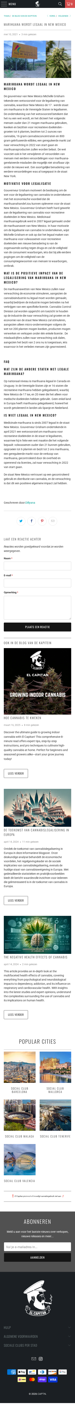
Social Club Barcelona (19, 1073)
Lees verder (16, 773)
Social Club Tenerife (55, 1119)
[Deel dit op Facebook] (31, 521)
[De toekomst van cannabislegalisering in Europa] (37, 808)
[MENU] (2, 4)
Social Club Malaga (19, 1119)
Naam (8, 558)
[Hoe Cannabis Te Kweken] (37, 681)
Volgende (63, 16)
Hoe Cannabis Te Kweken (22, 718)
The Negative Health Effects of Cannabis (36, 957)
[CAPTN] (37, 4)
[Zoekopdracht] (60, 4)
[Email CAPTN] (34, 1359)
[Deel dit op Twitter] (21, 521)
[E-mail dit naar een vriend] (52, 521)
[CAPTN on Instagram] (41, 1359)
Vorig (52, 16)
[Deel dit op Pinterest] (42, 521)
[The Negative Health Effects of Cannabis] (37, 935)
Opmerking (11, 592)
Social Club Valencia (19, 1164)
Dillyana (30, 502)
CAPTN (42, 1393)
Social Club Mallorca (55, 1073)
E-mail (8, 575)
